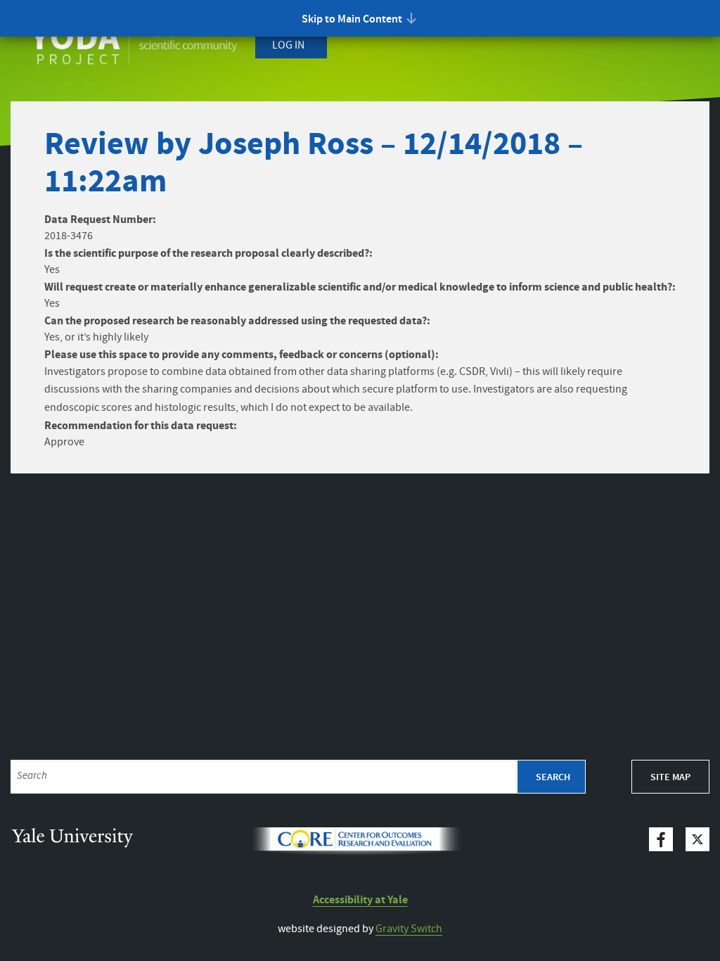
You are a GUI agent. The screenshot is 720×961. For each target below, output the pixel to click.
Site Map (670, 777)
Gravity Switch (408, 929)
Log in (288, 45)
